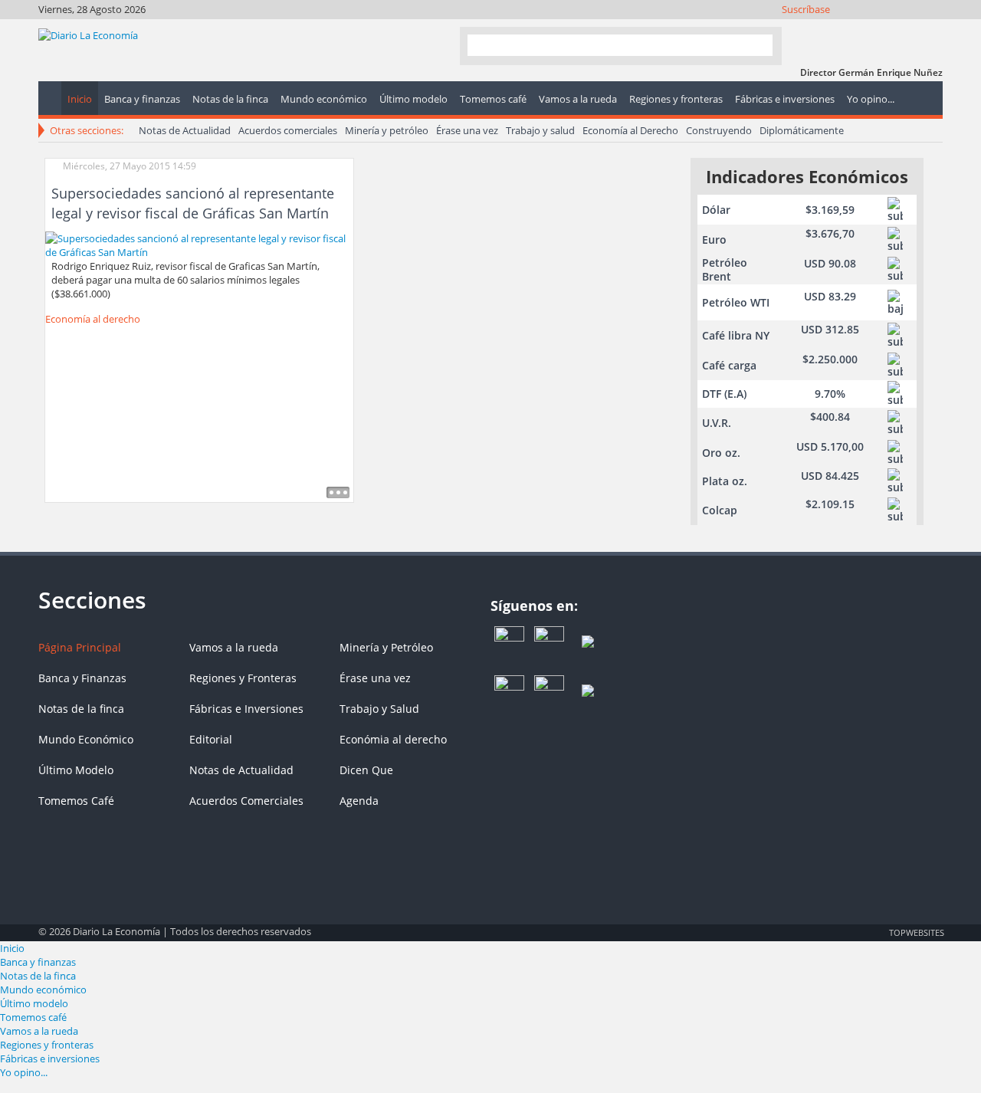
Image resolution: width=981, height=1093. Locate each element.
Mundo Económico (85, 739)
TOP (916, 932)
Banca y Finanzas (82, 678)
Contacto (931, 28)
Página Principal (79, 647)
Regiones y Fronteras (243, 678)
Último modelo (34, 1003)
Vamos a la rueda (233, 647)
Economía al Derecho (630, 130)
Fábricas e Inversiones (246, 708)
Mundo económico (43, 989)
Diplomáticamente (802, 130)
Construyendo (719, 130)
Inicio (12, 948)
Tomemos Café (76, 800)
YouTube (890, 28)
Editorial (210, 739)
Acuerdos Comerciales (246, 800)
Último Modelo (75, 770)
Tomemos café (33, 1017)
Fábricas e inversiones (50, 1058)
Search (755, 45)
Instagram (869, 28)
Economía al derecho (92, 319)
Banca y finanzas (38, 962)
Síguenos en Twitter (848, 28)
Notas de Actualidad (185, 130)
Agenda (359, 800)
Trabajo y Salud (379, 708)
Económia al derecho (393, 739)
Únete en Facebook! (828, 28)
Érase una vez (467, 130)
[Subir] (490, 924)
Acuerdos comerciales (287, 130)
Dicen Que (366, 770)
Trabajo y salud (540, 130)
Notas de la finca (81, 708)
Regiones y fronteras (47, 1045)
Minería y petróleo (386, 130)
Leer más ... (337, 492)
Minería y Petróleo (386, 647)
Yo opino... (24, 1072)
